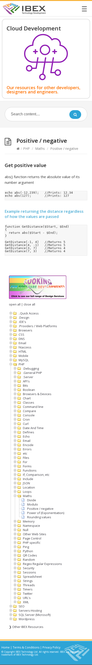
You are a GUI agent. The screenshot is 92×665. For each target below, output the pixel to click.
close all (29, 304)
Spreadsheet (32, 576)
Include (28, 479)
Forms (27, 466)
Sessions (29, 572)
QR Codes (30, 555)
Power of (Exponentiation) (45, 513)
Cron (26, 419)
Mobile (23, 356)
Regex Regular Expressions (42, 564)
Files (26, 458)
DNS (22, 339)
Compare (29, 411)
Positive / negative (40, 508)
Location (29, 487)
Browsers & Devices (37, 394)
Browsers (25, 330)
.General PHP (32, 373)
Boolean (29, 390)
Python (28, 551)
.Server (28, 377)
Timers (28, 589)
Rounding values (39, 517)
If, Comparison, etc (36, 475)
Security (28, 568)
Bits (25, 385)
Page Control (32, 538)
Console (29, 415)
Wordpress (27, 619)
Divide (31, 500)
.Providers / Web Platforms (38, 326)
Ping (26, 547)
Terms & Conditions (26, 647)
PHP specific (31, 542)
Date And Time (33, 428)
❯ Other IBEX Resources (26, 627)
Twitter (28, 593)
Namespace (31, 525)
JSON (26, 483)
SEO (22, 606)
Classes (28, 402)
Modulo (32, 504)
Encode (28, 445)
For (25, 462)
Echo (26, 436)
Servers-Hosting (30, 610)
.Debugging (31, 368)
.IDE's (22, 322)
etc (25, 453)
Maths (40, 148)
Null (25, 530)
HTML (22, 351)
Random (29, 559)
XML (26, 602)
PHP (26, 148)
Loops (27, 491)
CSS (21, 334)
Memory (29, 521)
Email (22, 343)
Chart (27, 398)
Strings (28, 581)
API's (26, 381)
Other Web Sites (34, 534)
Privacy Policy (51, 647)
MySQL (24, 360)
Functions (30, 470)
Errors (27, 449)
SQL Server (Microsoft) (34, 615)
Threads (29, 585)
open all (15, 304)
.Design (24, 317)
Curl (26, 424)
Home (5, 647)
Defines (28, 432)
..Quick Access (29, 313)
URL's (27, 598)
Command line (33, 407)
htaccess (25, 347)
